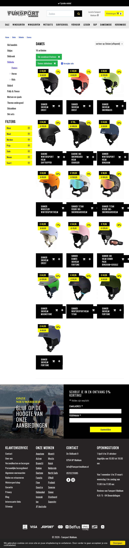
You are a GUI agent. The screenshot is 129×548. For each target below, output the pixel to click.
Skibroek (11, 56)
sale (8, 151)
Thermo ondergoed (15, 102)
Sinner (51, 492)
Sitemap (9, 506)
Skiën (14, 37)
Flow (38, 482)
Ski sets (10, 114)
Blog (7, 496)
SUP (95, 24)
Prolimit (51, 482)
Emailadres (76, 406)
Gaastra (39, 487)
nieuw (9, 157)
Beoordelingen (113, 495)
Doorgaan (117, 542)
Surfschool (62, 24)
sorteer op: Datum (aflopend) (108, 43)
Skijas (9, 50)
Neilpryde (52, 468)
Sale (7, 24)
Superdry (52, 501)
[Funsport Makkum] (23, 13)
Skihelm (21, 37)
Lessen (87, 24)
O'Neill (50, 477)
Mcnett (51, 453)
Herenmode (120, 24)
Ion (37, 501)
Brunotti (39, 463)
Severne (51, 487)
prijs (8, 145)
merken (10, 139)
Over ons (9, 458)
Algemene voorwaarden (15, 472)
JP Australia (41, 506)
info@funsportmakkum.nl (77, 466)
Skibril (10, 85)
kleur (9, 128)
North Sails (53, 472)
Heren (14, 73)
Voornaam (75, 415)
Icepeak (39, 496)
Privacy (8, 492)
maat (9, 133)
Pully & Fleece (13, 91)
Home (7, 37)
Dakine (39, 468)
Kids (13, 79)
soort (9, 162)
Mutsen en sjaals (14, 97)
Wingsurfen (34, 24)
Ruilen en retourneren (14, 477)
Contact (8, 453)
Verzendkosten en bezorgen (17, 463)
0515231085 (72, 473)
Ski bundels (12, 44)
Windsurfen (19, 24)
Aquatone (40, 453)
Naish (50, 463)
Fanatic (39, 477)
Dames (29, 37)
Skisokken (11, 108)
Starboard (52, 496)
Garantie (9, 487)
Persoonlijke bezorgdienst (16, 468)
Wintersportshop (12, 482)
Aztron (39, 458)
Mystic (51, 458)
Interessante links (13, 501)
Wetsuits (48, 24)
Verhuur (75, 24)
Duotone (39, 472)
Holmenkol (40, 492)
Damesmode (106, 24)
